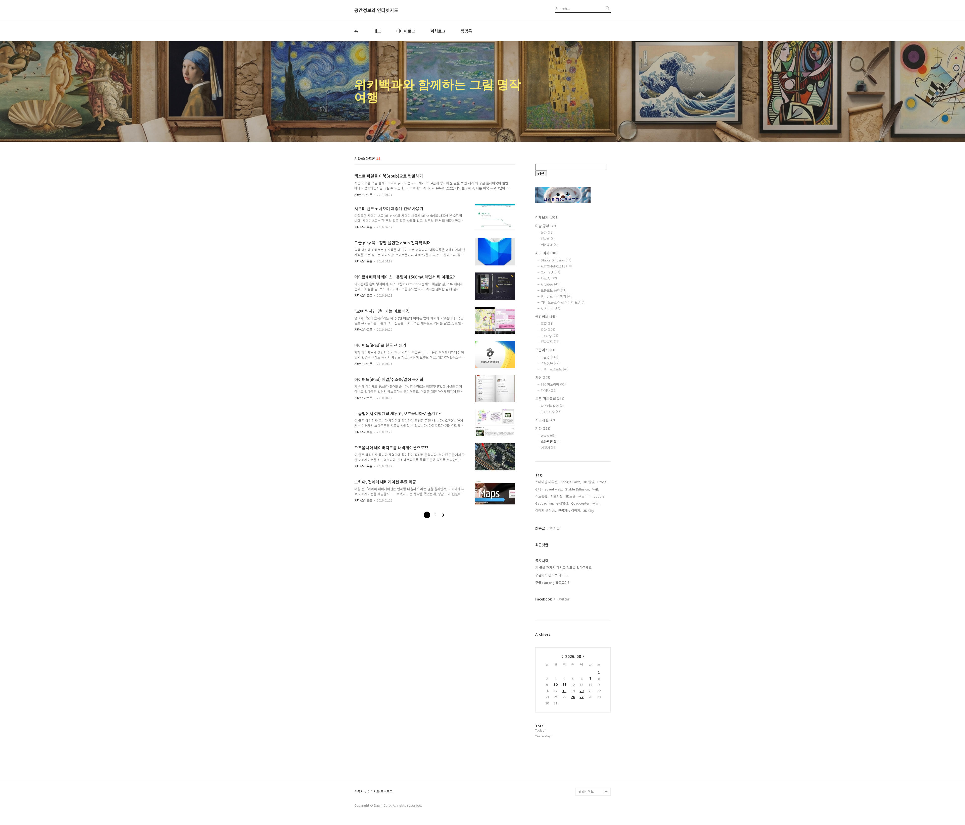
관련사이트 (586, 791)
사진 (542, 377)
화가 (547, 232)
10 (556, 684)
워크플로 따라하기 (556, 296)
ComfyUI (550, 272)
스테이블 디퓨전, (546, 481)
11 (564, 684)
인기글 (555, 528)
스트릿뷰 (550, 363)
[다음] (443, 515)
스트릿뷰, (541, 496)
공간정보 (546, 316)
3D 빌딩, (589, 481)
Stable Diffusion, (577, 489)
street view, (554, 489)
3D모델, (570, 496)
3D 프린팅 (551, 411)
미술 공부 (545, 225)
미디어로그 (405, 31)
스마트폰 (550, 441)
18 (564, 690)
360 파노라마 (553, 384)
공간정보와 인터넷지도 (376, 10)
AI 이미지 (546, 252)
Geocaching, (544, 503)
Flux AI (549, 278)
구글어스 (546, 349)
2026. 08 (573, 656)
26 (573, 696)
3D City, (589, 510)
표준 (547, 323)
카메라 (548, 390)
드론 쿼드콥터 (549, 398)
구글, (596, 503)
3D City (549, 335)
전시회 (548, 238)
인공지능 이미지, (569, 510)
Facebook (543, 598)
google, (599, 496)
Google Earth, (570, 481)
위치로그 (438, 31)
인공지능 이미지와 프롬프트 (373, 792)
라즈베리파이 (552, 405)
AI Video (550, 284)
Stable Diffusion (556, 260)
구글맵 (549, 357)
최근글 (540, 528)
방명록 (466, 31)
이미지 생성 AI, (545, 510)
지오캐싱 (545, 419)
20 (582, 690)
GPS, (539, 489)
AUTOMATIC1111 (556, 266)
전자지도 (550, 341)
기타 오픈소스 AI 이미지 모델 (563, 302)
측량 (548, 329)
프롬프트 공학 (553, 290)
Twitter (563, 598)
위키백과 (549, 244)
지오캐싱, (556, 496)
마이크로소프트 (554, 369)
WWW (548, 435)
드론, (595, 489)
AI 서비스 (550, 308)
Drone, (602, 481)
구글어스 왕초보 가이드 (551, 575)
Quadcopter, (581, 503)
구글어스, (585, 496)
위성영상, (562, 503)
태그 (377, 31)
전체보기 (546, 217)
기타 (542, 428)
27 (582, 696)
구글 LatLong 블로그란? (552, 582)
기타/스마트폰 (363, 194)
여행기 (548, 447)
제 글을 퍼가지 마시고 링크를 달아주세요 (563, 567)
